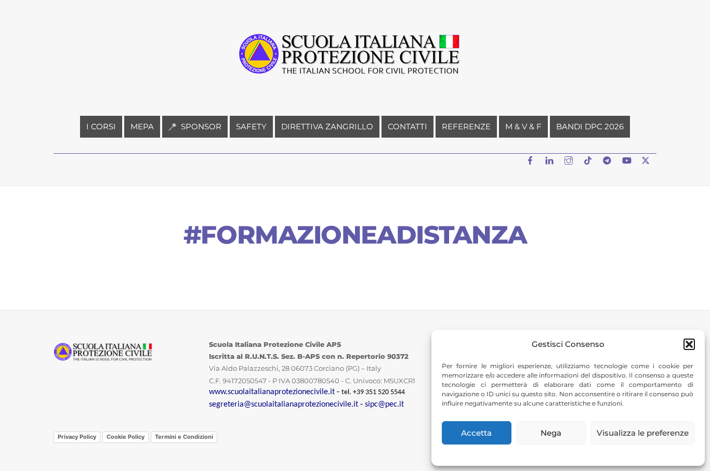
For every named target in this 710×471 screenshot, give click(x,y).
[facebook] (531, 159)
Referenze (466, 126)
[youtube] (627, 159)
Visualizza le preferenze (643, 433)
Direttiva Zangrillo (327, 126)
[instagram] (569, 159)
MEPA (142, 126)
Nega (551, 433)
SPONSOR (200, 126)
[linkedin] (550, 159)
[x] (646, 159)
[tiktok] (589, 159)
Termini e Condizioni (184, 436)
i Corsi (101, 126)
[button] (689, 344)
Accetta (476, 433)
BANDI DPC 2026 (590, 126)
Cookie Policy (125, 436)
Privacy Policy (77, 436)
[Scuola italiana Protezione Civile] (355, 79)
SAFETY (251, 126)
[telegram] (608, 159)
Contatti (407, 126)
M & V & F (523, 126)
